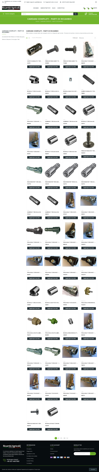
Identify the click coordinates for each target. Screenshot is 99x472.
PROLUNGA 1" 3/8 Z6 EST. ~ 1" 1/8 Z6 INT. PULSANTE (88, 393)
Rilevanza (87, 38)
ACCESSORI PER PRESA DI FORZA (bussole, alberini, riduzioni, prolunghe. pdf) (13, 38)
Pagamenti (29, 451)
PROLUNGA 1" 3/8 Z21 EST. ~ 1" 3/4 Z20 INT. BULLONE (70, 363)
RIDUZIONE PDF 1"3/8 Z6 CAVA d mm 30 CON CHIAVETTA (70, 182)
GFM (28, 59)
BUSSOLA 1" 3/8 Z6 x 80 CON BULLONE (52, 91)
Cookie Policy (30, 460)
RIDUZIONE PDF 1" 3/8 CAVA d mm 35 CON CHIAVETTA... (34, 182)
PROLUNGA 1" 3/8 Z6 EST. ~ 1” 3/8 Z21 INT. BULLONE (34, 272)
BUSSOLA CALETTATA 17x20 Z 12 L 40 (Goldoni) (52, 302)
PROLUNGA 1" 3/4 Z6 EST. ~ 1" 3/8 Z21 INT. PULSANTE (34, 393)
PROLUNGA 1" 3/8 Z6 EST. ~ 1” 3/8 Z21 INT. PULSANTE (34, 151)
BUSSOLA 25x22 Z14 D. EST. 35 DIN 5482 (70, 91)
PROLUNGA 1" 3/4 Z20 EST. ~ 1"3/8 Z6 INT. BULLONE (70, 302)
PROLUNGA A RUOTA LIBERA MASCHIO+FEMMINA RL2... (34, 333)
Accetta (93, 469)
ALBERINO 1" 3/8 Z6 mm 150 (34, 212)
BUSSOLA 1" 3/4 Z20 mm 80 (52, 151)
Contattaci (29, 463)
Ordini (51, 449)
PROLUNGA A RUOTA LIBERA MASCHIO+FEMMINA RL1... (52, 333)
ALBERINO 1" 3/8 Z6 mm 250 (52, 121)
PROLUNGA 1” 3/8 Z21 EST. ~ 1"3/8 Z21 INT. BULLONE (70, 212)
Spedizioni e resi (31, 453)
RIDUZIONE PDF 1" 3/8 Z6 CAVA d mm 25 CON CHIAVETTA (88, 182)
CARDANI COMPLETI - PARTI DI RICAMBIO (13, 31)
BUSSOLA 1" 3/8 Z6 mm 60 (87, 121)
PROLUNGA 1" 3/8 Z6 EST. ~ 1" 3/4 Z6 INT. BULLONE (88, 363)
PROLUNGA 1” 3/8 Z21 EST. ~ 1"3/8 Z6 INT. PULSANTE (88, 212)
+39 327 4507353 (13, 461)
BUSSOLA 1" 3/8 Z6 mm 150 (70, 151)
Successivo (67, 438)
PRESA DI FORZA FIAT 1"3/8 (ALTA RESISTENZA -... (34, 423)
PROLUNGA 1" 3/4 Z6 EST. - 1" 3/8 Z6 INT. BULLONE (88, 61)
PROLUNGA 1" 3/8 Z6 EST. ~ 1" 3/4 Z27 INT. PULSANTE (88, 242)
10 (64, 438)
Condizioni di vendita (32, 456)
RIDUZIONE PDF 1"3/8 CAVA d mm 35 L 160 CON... (52, 182)
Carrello (52, 453)
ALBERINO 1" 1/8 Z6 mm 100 (52, 212)
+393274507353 (92, 14)
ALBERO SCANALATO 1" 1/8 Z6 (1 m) (88, 91)
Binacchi (29, 331)
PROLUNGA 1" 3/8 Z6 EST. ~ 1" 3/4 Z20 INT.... (52, 272)
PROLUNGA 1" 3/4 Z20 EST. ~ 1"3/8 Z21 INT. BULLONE (52, 393)
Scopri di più (37, 469)
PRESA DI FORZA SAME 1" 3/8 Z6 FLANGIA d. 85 (70, 61)
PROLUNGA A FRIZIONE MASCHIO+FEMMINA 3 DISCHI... (88, 302)
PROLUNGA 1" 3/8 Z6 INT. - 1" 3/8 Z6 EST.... (34, 121)
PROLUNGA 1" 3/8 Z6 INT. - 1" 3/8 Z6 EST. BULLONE (34, 363)
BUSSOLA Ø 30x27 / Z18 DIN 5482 (52, 423)
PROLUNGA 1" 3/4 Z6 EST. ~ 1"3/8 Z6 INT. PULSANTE (70, 393)
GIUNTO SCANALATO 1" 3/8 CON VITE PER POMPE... (34, 61)
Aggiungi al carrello (34, 66)
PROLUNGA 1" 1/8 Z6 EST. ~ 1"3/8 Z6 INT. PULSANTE (88, 333)
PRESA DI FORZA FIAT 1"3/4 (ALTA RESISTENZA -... (88, 150)
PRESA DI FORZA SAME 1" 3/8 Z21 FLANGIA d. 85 (52, 61)
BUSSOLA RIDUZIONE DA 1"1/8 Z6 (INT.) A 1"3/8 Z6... (70, 333)
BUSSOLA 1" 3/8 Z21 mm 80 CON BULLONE (34, 91)
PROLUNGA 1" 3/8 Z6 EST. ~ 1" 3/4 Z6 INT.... (88, 272)
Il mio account (54, 451)
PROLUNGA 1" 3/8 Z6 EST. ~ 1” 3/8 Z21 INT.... (70, 242)
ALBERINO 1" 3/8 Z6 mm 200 (70, 121)
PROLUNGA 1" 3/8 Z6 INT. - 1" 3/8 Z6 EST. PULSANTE (52, 363)
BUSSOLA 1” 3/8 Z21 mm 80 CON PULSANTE (34, 302)
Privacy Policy (30, 458)
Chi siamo (29, 449)
